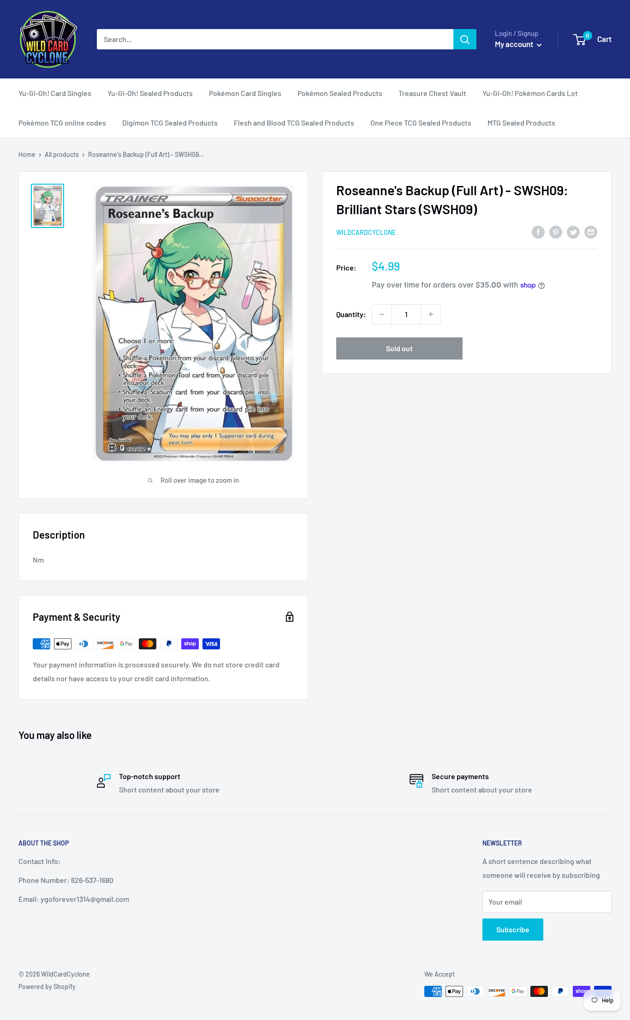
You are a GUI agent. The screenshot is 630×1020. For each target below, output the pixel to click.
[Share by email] (590, 231)
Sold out (399, 348)
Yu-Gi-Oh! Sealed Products (150, 93)
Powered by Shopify (47, 986)
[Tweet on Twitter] (573, 231)
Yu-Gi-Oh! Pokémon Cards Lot (530, 93)
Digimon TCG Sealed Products (170, 122)
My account (515, 43)
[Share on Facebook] (538, 231)
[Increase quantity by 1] (430, 314)
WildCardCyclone (366, 232)
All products (62, 154)
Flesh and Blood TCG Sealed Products (294, 122)
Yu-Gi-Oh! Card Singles (54, 93)
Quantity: (351, 314)
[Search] (464, 39)
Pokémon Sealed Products (339, 93)
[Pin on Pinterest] (555, 231)
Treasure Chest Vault (432, 93)
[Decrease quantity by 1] (382, 314)
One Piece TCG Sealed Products (420, 122)
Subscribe (512, 929)
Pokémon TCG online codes (62, 122)
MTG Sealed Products (521, 122)
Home (27, 154)
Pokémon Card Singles (245, 93)
